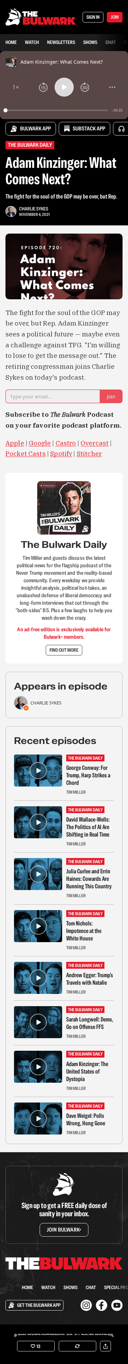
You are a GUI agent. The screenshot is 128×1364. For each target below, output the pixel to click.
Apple (14, 443)
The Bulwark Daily (30, 144)
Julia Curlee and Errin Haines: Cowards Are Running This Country (89, 879)
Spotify (61, 453)
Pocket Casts (25, 453)
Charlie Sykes (33, 209)
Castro (66, 443)
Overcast (95, 443)
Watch (32, 42)
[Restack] (77, 1346)
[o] (38, 770)
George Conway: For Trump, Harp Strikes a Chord (88, 775)
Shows (90, 42)
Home (11, 42)
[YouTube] (117, 1305)
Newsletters (61, 42)
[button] (15, 87)
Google (40, 443)
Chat (110, 42)
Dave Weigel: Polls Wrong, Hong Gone (85, 1119)
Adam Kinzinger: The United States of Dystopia (87, 1071)
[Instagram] (86, 1305)
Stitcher (89, 453)
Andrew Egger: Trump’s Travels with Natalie (89, 978)
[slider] (56, 110)
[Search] (9, 1287)
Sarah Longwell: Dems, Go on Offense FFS (89, 1023)
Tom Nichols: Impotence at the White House (83, 931)
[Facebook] (101, 1305)
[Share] (105, 1346)
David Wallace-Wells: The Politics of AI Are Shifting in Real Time (88, 827)
